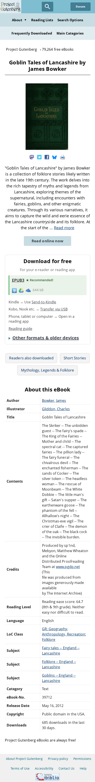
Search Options (70, 20)
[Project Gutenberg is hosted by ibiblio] (47, 779)
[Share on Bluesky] (54, 156)
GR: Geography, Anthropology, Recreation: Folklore (64, 634)
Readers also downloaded (31, 357)
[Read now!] (46, 148)
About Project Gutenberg (24, 759)
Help (83, 768)
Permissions (82, 759)
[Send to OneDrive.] (28, 290)
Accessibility (44, 768)
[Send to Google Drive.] (21, 290)
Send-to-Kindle (44, 302)
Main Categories (70, 33)
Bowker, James (54, 400)
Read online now (48, 240)
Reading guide (20, 328)
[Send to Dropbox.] (14, 290)
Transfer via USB (54, 309)
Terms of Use (20, 768)
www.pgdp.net (68, 566)
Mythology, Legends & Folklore (47, 370)
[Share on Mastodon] (32, 156)
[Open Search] (47, 7)
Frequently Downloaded (31, 33)
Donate (80, 6)
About (19, 20)
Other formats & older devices (45, 338)
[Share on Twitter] (39, 156)
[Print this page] (62, 156)
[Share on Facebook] (47, 156)
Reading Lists (42, 20)
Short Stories (75, 357)
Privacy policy (58, 759)
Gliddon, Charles (56, 408)
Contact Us (66, 768)
